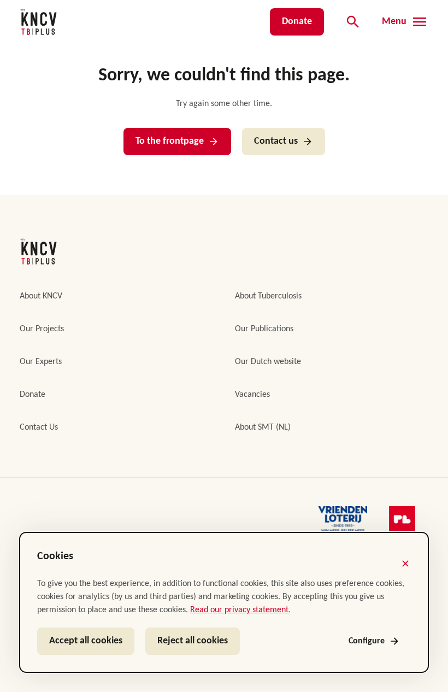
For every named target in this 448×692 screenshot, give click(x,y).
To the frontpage (169, 141)
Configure (367, 641)
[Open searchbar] (353, 22)
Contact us (276, 141)
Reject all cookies (192, 641)
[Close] (405, 563)
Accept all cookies (85, 641)
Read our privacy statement (239, 610)
